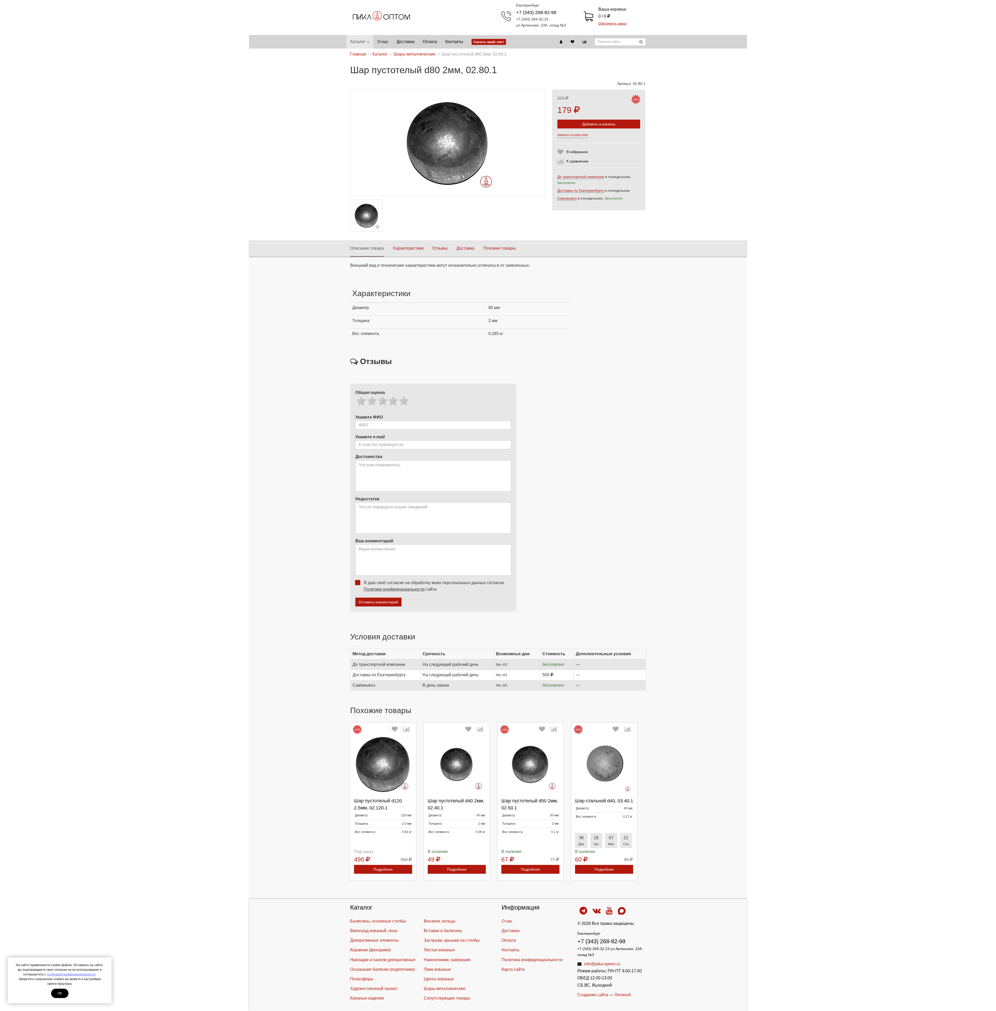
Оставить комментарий (378, 602)
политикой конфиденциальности (71, 974)
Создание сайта (592, 995)
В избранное (577, 152)
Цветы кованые (439, 979)
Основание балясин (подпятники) (382, 969)
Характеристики (408, 248)
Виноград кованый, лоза (373, 930)
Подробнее (383, 869)
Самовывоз (567, 198)
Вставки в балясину (443, 930)
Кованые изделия (367, 998)
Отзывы (440, 248)
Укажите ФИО (369, 417)
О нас (382, 41)
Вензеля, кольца (439, 921)
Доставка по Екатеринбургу (580, 190)
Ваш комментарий (374, 541)
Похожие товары (499, 248)
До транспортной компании (580, 177)
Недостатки (367, 499)
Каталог (357, 41)
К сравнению (577, 161)
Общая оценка (370, 392)
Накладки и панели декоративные (383, 960)
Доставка (405, 41)
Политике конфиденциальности (394, 589)
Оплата (430, 41)
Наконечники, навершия (447, 960)
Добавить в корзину (598, 124)
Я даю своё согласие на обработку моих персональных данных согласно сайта (434, 585)
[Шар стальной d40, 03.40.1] (604, 764)
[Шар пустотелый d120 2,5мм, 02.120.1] (383, 764)
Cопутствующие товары (447, 998)
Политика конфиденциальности (532, 960)
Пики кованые (437, 969)
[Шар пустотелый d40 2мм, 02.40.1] (457, 764)
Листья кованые (439, 950)
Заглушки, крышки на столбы (452, 940)
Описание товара (367, 248)
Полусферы (361, 979)
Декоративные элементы (374, 940)
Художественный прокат (373, 988)
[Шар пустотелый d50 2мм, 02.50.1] (530, 764)
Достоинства (368, 456)
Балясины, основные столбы (378, 921)
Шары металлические (445, 988)
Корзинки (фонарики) (370, 950)
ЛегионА (622, 995)
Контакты (454, 41)
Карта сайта (513, 969)
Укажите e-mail (370, 437)
